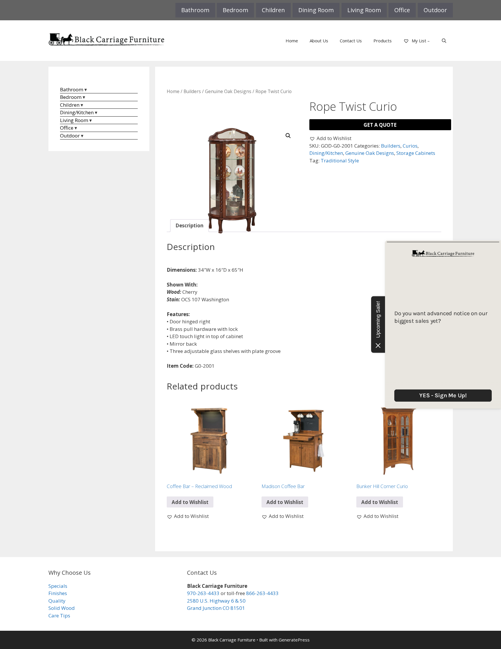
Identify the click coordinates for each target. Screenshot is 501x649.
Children (273, 10)
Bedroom (235, 10)
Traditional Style (340, 160)
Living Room (364, 10)
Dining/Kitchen (326, 153)
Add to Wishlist (190, 502)
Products (382, 40)
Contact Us (351, 40)
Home (292, 40)
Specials (57, 586)
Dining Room (316, 10)
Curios (410, 145)
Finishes (57, 593)
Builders (192, 91)
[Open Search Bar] (444, 40)
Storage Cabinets (415, 153)
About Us (319, 40)
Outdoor (435, 10)
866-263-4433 (262, 593)
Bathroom (195, 10)
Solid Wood (61, 608)
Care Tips (59, 615)
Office (402, 10)
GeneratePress (294, 640)
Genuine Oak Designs (228, 91)
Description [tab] (189, 225)
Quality (57, 600)
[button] (288, 135)
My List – (420, 40)
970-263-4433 (203, 593)
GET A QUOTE (380, 125)
